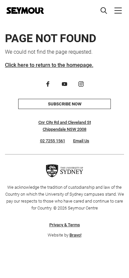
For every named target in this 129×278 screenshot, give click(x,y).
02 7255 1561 (52, 140)
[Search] (103, 10)
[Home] (25, 10)
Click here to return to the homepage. (49, 65)
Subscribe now (64, 103)
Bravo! (75, 235)
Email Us (81, 140)
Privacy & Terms (64, 224)
